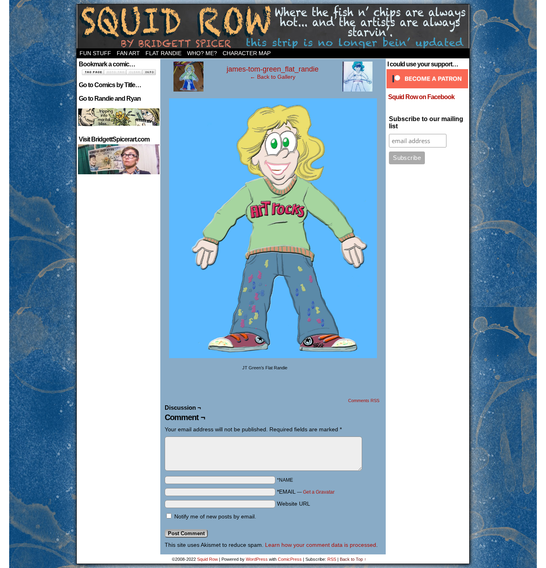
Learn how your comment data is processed (320, 545)
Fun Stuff (95, 53)
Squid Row (273, 26)
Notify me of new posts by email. (215, 516)
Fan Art (128, 53)
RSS (331, 559)
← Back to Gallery (272, 77)
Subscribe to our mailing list (426, 123)
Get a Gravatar (319, 492)
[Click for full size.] (273, 356)
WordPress (257, 559)
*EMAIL (306, 491)
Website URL (293, 503)
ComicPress (290, 559)
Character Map (247, 53)
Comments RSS (363, 400)
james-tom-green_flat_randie (273, 69)
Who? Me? (202, 53)
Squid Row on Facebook (421, 97)
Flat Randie (163, 53)
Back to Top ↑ (353, 559)
